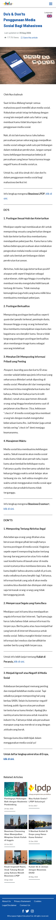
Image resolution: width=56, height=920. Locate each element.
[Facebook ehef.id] (23, 911)
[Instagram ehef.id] (32, 911)
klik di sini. (9, 508)
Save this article (30, 38)
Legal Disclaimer (9, 905)
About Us (6, 901)
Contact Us (25, 905)
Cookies (37, 901)
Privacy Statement (22, 901)
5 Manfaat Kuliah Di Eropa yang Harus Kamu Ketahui (38, 834)
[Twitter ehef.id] (27, 911)
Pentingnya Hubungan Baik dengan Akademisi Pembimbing (15, 801)
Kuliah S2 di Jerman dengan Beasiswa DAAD (38, 870)
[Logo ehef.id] (8, 3)
